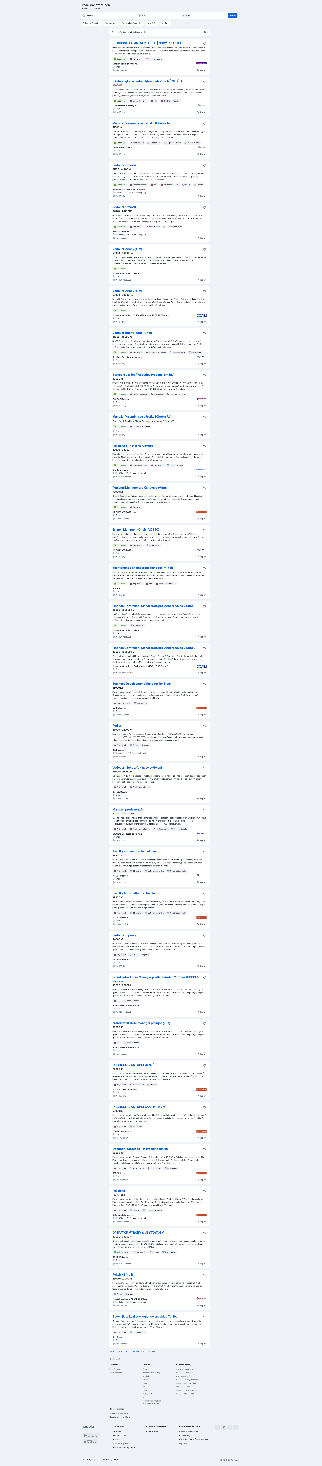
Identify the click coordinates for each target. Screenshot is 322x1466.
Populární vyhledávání (188, 1431)
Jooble (236, 1460)
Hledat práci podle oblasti (119, 1417)
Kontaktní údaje (120, 1435)
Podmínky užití (89, 1459)
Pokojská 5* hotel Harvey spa (132, 446)
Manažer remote (116, 1369)
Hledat (233, 15)
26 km (184, 15)
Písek (145, 1390)
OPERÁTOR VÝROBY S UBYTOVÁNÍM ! (138, 1232)
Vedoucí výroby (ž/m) (127, 249)
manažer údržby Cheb (184, 1373)
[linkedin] (235, 1427)
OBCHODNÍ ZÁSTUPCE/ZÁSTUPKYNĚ (139, 1107)
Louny (145, 1383)
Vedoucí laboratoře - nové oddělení (137, 767)
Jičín (145, 1397)
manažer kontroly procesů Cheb (188, 1380)
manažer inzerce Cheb (185, 1394)
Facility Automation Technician (134, 893)
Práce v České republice (124, 1447)
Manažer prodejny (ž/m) (129, 809)
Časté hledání (115, 1359)
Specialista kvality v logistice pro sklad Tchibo (144, 1316)
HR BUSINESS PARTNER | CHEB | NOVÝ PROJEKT (146, 43)
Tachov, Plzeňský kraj (151, 1373)
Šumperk (146, 1369)
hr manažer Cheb (183, 1387)
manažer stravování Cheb (186, 1390)
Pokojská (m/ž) (122, 1274)
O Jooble (117, 1431)
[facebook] (217, 1427)
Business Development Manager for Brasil (141, 683)
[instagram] (223, 1427)
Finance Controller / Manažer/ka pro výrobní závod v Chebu (153, 606)
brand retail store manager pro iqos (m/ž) (141, 1023)
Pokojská (118, 1191)
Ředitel (117, 725)
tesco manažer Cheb (184, 1376)
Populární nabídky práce (118, 1413)
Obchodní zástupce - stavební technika (140, 1149)
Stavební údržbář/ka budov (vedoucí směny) (143, 375)
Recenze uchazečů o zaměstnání (193, 1439)
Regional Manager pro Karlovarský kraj (139, 487)
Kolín (145, 1387)
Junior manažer (115, 1373)
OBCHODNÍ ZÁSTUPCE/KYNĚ (133, 1065)
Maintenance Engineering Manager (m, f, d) (142, 568)
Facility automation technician (134, 851)
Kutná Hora (147, 1394)
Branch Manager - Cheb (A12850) (135, 529)
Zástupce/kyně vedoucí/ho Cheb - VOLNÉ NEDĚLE (147, 81)
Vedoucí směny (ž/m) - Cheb (132, 333)
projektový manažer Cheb (186, 1369)
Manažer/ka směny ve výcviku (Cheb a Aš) (141, 123)
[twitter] (229, 1427)
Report (203, 70)
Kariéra (116, 1439)
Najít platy (183, 1443)
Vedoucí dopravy (124, 935)
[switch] (206, 32)
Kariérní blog (184, 1435)
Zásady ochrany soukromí (109, 1459)
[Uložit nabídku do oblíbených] (204, 43)
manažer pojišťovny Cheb (186, 1383)
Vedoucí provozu (124, 165)
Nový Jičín (147, 1376)
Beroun (145, 1380)
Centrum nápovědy (121, 1443)
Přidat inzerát (152, 1431)
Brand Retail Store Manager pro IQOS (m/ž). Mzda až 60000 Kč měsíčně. (156, 979)
